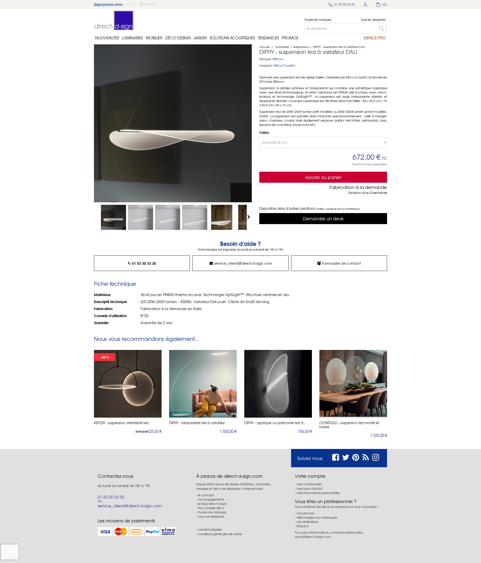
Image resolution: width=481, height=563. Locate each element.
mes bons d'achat (309, 488)
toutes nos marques (212, 512)
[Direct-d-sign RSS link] (366, 456)
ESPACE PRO (375, 38)
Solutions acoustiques (232, 38)
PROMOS (290, 38)
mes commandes (309, 484)
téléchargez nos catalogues (317, 517)
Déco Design (178, 38)
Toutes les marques (317, 20)
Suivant (249, 216)
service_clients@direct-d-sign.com (243, 263)
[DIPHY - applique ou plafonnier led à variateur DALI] (278, 384)
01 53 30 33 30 (144, 263)
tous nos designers (211, 516)
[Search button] (382, 28)
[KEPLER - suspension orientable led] (128, 384)
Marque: (265, 59)
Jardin (200, 38)
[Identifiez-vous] (365, 4)
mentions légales (210, 529)
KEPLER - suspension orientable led (121, 423)
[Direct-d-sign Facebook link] (335, 456)
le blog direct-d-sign (212, 503)
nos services (305, 513)
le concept (206, 495)
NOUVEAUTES (107, 38)
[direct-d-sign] (114, 20)
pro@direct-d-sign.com (314, 536)
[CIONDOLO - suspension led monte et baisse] (353, 384)
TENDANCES (268, 38)
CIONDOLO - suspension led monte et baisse (349, 425)
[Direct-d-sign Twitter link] (345, 456)
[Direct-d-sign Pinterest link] (355, 456)
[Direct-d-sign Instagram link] (375, 456)
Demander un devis (323, 218)
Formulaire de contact (341, 263)
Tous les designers (373, 20)
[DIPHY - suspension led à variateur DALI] (113, 217)
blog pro (303, 526)
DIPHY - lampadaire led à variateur (197, 423)
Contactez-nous (115, 476)
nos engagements (211, 499)
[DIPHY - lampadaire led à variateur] (203, 384)
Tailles (264, 132)
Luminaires (132, 38)
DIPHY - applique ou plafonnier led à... (275, 423)
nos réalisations (307, 521)
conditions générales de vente (220, 534)
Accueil (264, 47)
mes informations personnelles (318, 493)
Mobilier (154, 38)
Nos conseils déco (211, 508)
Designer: (266, 65)
